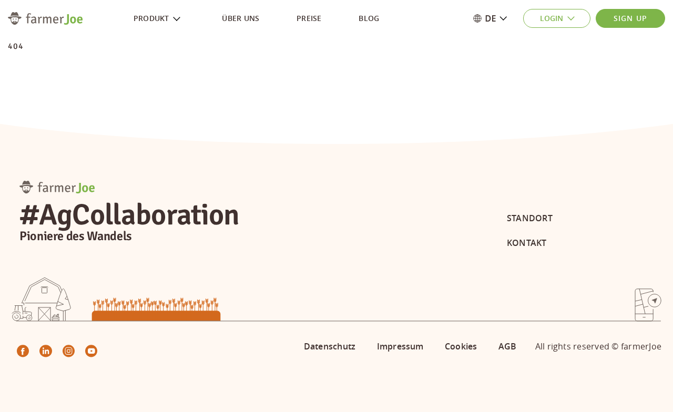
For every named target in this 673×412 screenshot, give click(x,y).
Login (551, 18)
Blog (369, 18)
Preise (309, 18)
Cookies (461, 346)
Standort (530, 218)
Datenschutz (330, 346)
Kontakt (527, 243)
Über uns (240, 18)
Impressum (400, 346)
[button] (496, 18)
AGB (507, 346)
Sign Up (630, 18)
